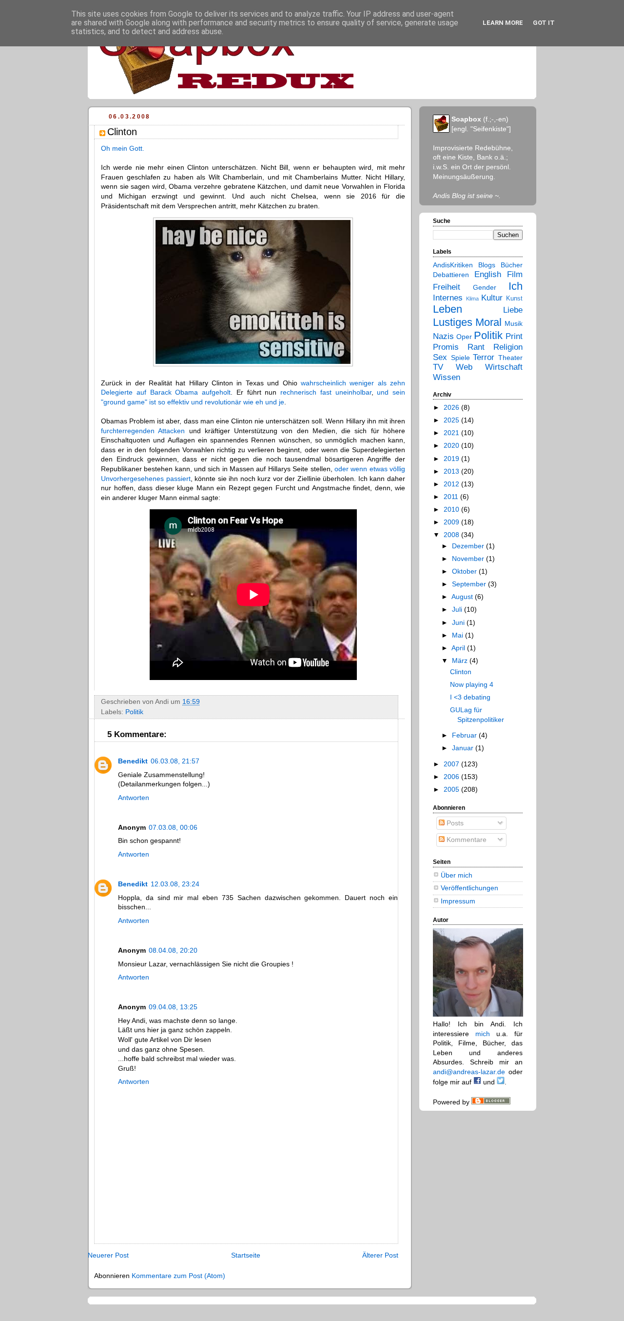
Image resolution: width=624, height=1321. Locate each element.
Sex (440, 357)
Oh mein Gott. (122, 148)
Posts (454, 823)
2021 (452, 433)
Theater (510, 357)
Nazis (443, 336)
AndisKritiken (453, 265)
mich (482, 1034)
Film (515, 274)
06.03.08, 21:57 (175, 761)
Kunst (514, 298)
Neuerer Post (108, 1255)
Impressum (458, 901)
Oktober (465, 571)
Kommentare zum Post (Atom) (178, 1276)
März (460, 660)
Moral (488, 322)
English (487, 274)
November (469, 558)
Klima (472, 298)
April (459, 648)
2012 (452, 484)
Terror (483, 357)
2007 (452, 764)
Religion (508, 347)
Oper (464, 336)
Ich (515, 286)
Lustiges (452, 322)
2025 (452, 420)
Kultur (492, 297)
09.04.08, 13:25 (173, 1007)
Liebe (513, 310)
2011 (452, 496)
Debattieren (451, 275)
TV (438, 367)
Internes (448, 297)
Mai (458, 635)
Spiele (460, 357)
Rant (476, 347)
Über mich (456, 875)
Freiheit (446, 287)
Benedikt (133, 761)
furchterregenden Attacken (143, 431)
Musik (514, 323)
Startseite (245, 1255)
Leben (447, 309)
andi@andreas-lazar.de (469, 1072)
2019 (452, 458)
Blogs (486, 265)
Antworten (133, 797)
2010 (452, 509)
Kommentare (466, 839)
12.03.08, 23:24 (175, 884)
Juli (458, 609)
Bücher (512, 265)
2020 (452, 445)
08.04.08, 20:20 (173, 950)
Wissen (446, 377)
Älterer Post (380, 1255)
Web (464, 367)
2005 (452, 789)
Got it (544, 22)
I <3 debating (470, 697)
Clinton (460, 672)
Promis (446, 347)
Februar (465, 735)
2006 (452, 777)
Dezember (469, 546)
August (463, 596)
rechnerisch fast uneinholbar (325, 392)
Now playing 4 (471, 684)
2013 (452, 471)
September (470, 584)
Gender (484, 287)
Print (514, 336)
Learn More (503, 22)
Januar (463, 748)
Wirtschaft (504, 367)
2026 (452, 407)
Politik (134, 712)
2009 (452, 522)
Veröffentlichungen (469, 888)
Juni (459, 622)
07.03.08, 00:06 (173, 827)
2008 (452, 535)
